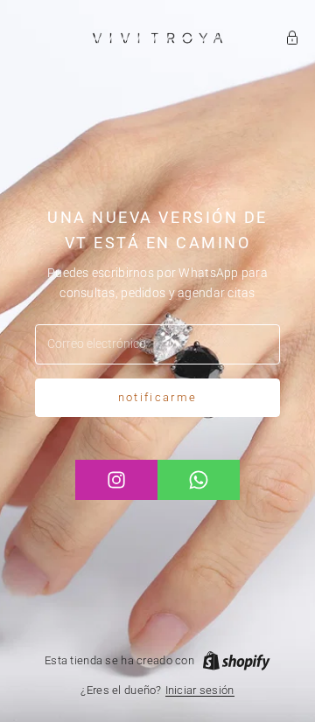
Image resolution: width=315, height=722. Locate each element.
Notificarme (158, 397)
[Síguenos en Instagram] (116, 480)
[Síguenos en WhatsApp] (198, 480)
